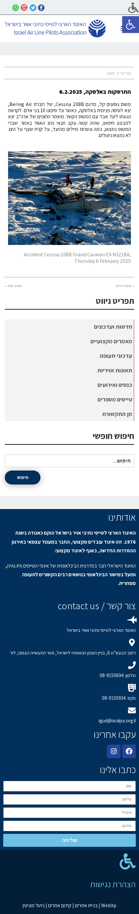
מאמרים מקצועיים (111, 341)
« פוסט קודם (125, 286)
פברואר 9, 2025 (119, 73)
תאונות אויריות (114, 370)
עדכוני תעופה (116, 355)
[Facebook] (129, 751)
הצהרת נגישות (113, 883)
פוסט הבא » (13, 286)
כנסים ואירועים (115, 384)
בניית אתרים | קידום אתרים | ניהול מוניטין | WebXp (69, 905)
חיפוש (22, 477)
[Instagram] (114, 751)
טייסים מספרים (115, 399)
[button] (130, 24)
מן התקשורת (117, 414)
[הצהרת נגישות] (128, 861)
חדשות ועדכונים (113, 326)
